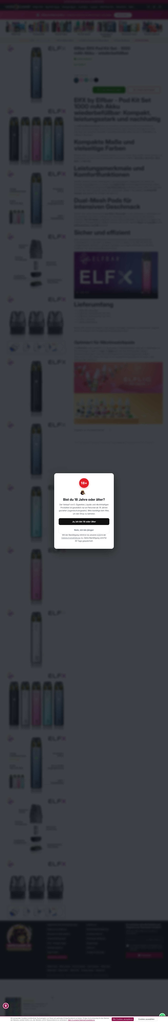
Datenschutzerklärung (70, 538)
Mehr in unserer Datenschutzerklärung (81, 1020)
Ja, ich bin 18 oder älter (84, 521)
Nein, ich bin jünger (84, 530)
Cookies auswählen (146, 1019)
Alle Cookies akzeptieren (123, 1019)
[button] (6, 1006)
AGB (99, 535)
